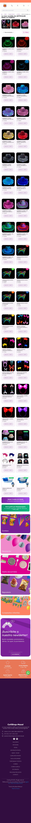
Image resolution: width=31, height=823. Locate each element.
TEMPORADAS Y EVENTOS (15, 761)
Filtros (26, 32)
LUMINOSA (19, 14)
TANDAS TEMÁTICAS (12, 14)
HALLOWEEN (16, 742)
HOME (2, 14)
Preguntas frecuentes (15, 772)
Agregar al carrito (8, 53)
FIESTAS (5, 14)
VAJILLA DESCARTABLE (16, 758)
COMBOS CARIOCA (15, 766)
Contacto (15, 774)
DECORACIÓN (15, 769)
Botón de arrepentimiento (17, 783)
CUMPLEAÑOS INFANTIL (15, 755)
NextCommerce (15, 788)
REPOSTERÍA (15, 744)
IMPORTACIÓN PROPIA (15, 750)
